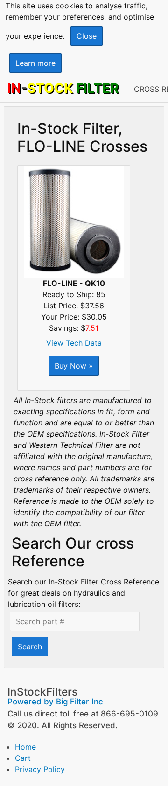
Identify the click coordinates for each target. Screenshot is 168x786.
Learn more (35, 63)
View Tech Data (74, 343)
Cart (23, 758)
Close (87, 36)
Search (30, 646)
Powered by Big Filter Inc (55, 701)
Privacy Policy (40, 769)
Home (25, 746)
